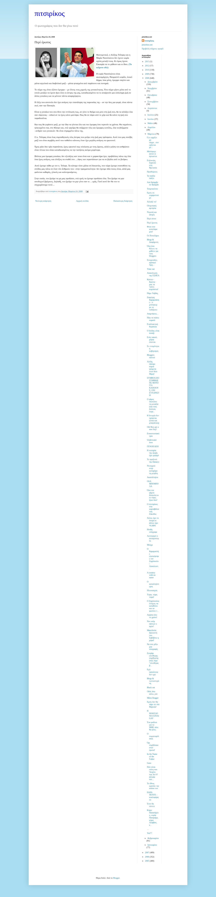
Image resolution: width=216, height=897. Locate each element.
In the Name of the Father (152, 756)
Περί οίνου (151, 219)
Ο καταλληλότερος (153, 584)
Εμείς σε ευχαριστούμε (153, 195)
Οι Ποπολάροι (153, 236)
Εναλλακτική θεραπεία (152, 325)
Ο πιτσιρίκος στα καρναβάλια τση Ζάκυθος (153, 509)
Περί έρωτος (152, 223)
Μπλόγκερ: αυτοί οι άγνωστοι (152, 154)
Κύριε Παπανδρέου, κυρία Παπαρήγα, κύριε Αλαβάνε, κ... (153, 817)
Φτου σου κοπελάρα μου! (152, 229)
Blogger (116, 878)
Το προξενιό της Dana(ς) (153, 460)
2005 (147, 861)
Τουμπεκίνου (152, 189)
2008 (147, 78)
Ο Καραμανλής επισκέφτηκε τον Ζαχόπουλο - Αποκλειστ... (153, 559)
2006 (147, 857)
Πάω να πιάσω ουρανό (153, 319)
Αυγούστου (152, 108)
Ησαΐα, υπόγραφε (152, 530)
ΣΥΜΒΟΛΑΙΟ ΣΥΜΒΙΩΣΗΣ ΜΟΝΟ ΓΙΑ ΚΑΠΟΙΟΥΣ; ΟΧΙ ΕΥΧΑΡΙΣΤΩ (153, 386)
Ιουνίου (151, 119)
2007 (147, 852)
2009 (147, 74)
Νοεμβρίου (152, 88)
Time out (151, 269)
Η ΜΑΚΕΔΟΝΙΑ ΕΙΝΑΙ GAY (153, 714)
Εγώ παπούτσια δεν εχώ (152, 672)
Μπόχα (150, 545)
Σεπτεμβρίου (153, 102)
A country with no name (151, 575)
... (148, 829)
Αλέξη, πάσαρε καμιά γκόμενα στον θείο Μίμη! (152, 368)
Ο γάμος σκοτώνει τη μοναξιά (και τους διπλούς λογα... (152, 405)
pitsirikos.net (147, 45)
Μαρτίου (151, 134)
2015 (147, 61)
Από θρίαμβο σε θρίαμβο (153, 183)
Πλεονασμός (152, 590)
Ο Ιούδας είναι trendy (153, 332)
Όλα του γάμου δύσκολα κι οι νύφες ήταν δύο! (153, 495)
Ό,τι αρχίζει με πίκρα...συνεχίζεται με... (153, 142)
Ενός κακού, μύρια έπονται (152, 339)
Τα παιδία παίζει (151, 177)
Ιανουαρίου (152, 845)
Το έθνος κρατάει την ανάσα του (153, 786)
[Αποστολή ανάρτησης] (86, 191)
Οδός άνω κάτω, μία (152, 692)
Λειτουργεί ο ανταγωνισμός (153, 538)
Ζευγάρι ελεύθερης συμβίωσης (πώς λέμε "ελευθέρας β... (153, 659)
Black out (151, 687)
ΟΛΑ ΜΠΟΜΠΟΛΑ (153, 483)
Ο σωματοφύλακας (153, 736)
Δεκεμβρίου (153, 82)
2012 (147, 66)
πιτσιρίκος (50, 13)
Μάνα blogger (153, 698)
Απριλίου (151, 127)
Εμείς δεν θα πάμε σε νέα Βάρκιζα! (153, 704)
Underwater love (152, 441)
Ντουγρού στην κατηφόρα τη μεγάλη (152, 469)
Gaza (149, 763)
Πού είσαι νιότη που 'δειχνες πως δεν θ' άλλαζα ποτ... (152, 773)
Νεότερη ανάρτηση (43, 201)
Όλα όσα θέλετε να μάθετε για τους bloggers (152, 251)
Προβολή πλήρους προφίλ (153, 49)
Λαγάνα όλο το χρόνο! (152, 616)
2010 (147, 70)
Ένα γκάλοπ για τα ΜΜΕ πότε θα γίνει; (152, 726)
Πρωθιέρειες (152, 172)
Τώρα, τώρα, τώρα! (152, 595)
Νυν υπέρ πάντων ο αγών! (152, 623)
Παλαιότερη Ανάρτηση (122, 201)
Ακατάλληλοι (152, 477)
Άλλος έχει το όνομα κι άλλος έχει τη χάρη (153, 521)
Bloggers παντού (151, 356)
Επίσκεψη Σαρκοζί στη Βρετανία (152, 164)
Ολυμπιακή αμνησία (151, 207)
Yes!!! (149, 833)
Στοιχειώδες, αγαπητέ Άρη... (152, 262)
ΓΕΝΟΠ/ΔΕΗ (153, 446)
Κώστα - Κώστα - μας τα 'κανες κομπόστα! (152, 284)
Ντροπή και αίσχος (152, 213)
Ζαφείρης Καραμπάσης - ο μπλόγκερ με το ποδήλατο (153, 303)
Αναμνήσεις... (153, 314)
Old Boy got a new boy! (153, 428)
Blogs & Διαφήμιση (152, 241)
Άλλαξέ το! (151, 202)
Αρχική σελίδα (82, 201)
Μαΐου (151, 123)
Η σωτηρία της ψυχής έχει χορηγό (153, 453)
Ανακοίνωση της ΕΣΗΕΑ (153, 274)
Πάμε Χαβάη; (152, 293)
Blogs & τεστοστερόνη (153, 681)
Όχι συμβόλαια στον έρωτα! (152, 746)
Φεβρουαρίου (153, 838)
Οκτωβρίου (152, 95)
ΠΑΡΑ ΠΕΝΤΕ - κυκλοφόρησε (153, 796)
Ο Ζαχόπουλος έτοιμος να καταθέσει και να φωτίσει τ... (153, 606)
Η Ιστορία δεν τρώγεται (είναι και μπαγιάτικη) (153, 419)
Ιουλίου (151, 115)
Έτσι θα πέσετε (151, 805)
